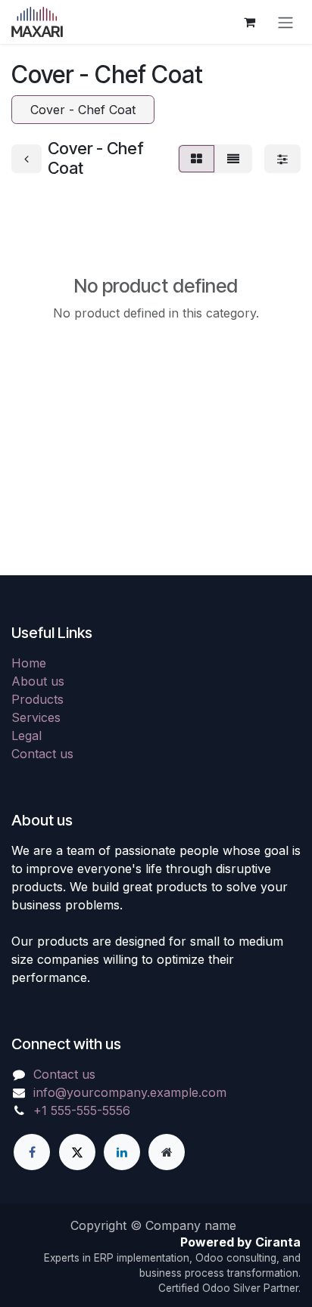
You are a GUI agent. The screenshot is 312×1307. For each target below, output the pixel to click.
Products (37, 699)
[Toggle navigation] (285, 22)
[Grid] (196, 158)
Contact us (42, 753)
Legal (26, 735)
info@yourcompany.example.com (129, 1092)
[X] (77, 1152)
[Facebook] (32, 1152)
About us (37, 681)
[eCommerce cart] (249, 22)
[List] (233, 158)
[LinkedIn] (122, 1152)
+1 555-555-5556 (81, 1110)
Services (36, 717)
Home (28, 663)
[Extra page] (166, 1152)
